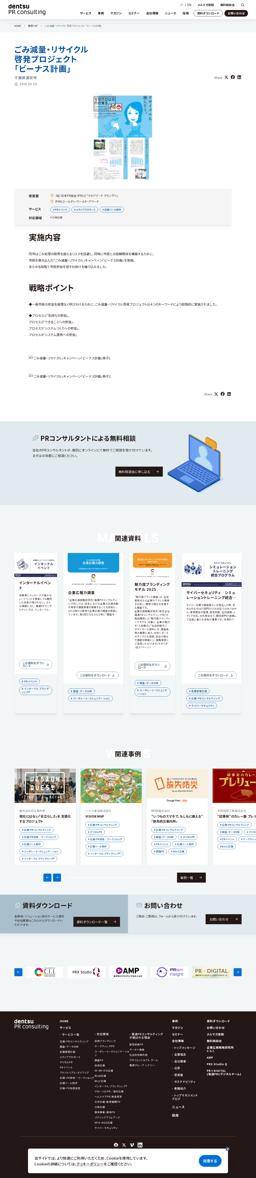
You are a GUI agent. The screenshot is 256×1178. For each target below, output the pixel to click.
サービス (85, 13)
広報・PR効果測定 (70, 1088)
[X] (124, 1145)
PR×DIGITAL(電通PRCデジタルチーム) (224, 1072)
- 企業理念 (179, 1054)
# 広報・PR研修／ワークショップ (39, 837)
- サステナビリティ (184, 1082)
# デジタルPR (95, 832)
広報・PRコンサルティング (74, 1041)
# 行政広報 (56, 217)
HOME (17, 25)
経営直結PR (136, 1044)
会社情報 (152, 13)
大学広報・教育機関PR (107, 1101)
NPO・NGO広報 (104, 1122)
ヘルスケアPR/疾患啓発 (108, 1096)
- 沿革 (176, 1068)
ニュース (170, 13)
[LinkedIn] (140, 1145)
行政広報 (100, 1107)
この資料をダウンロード (33, 664)
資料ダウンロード (208, 13)
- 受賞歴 (177, 1075)
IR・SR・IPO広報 (104, 1070)
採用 (186, 13)
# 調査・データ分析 (81, 691)
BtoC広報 (100, 1081)
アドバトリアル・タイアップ (74, 1072)
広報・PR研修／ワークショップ (77, 1077)
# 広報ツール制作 (111, 209)
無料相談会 (227, 5)
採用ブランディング (105, 1041)
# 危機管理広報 (198, 691)
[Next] (57, 878)
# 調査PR (159, 851)
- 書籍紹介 (179, 1088)
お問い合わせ (236, 13)
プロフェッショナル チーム (143, 1060)
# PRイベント (60, 209)
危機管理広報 (67, 1051)
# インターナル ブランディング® (35, 690)
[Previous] (47, 878)
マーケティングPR (105, 1046)
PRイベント (66, 1067)
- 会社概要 (179, 1061)
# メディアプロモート (85, 209)
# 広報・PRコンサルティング (204, 698)
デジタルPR (66, 1062)
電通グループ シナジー (142, 1065)
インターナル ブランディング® (111, 1086)
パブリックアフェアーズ (107, 1117)
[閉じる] (227, 1149)
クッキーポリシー (90, 1163)
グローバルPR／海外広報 (109, 1091)
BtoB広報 (100, 1075)
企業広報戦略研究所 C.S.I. (220, 1049)
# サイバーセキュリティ (201, 705)
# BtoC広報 (177, 851)
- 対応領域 (102, 1034)
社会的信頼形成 (138, 1054)
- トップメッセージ (184, 1048)
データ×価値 (136, 1049)
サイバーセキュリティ (106, 1127)
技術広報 (100, 1065)
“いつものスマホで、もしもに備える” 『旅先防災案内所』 (177, 819)
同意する (210, 1160)
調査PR (99, 1060)
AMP (210, 1057)
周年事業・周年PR (105, 1112)
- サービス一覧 (69, 1034)
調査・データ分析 (69, 1046)
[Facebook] (116, 1145)
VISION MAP (94, 816)
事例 (101, 13)
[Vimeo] (132, 1145)
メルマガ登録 (206, 5)
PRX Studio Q (217, 1064)
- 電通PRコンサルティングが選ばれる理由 (146, 1035)
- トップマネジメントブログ (185, 1097)
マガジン (116, 13)
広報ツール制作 (69, 1083)
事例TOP (33, 25)
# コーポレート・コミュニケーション (90, 698)
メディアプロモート (70, 1057)
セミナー (134, 13)
